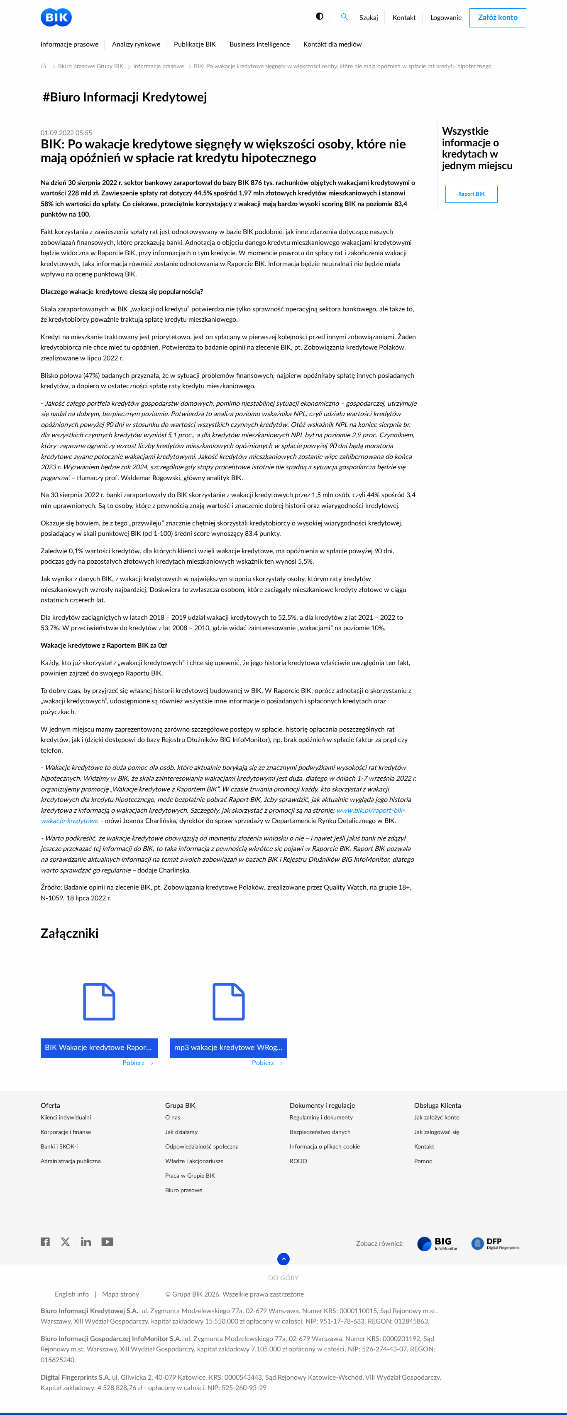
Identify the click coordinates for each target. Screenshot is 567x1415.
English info (72, 1294)
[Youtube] (107, 1242)
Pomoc (423, 1161)
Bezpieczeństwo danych (320, 1132)
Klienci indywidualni (66, 1118)
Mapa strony (120, 1294)
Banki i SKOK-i (59, 1147)
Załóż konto (498, 18)
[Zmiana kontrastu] (319, 16)
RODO (298, 1161)
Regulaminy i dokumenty (321, 1118)
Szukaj (368, 18)
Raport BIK (471, 194)
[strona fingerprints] (495, 1244)
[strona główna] (43, 65)
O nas (172, 1118)
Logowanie (446, 18)
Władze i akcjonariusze (194, 1161)
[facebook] (48, 1242)
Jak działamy (181, 1132)
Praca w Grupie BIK (190, 1176)
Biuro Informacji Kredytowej (128, 97)
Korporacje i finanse (66, 1132)
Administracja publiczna (71, 1161)
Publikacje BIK (195, 44)
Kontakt (404, 18)
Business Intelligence (260, 44)
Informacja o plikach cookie (325, 1147)
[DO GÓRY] (283, 1259)
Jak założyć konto (436, 1118)
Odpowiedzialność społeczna (202, 1147)
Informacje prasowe (69, 44)
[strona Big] (437, 1244)
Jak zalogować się (436, 1132)
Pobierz (140, 1063)
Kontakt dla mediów (332, 44)
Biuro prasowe (183, 1190)
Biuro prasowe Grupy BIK (90, 66)
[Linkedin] (88, 1242)
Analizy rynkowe (136, 44)
